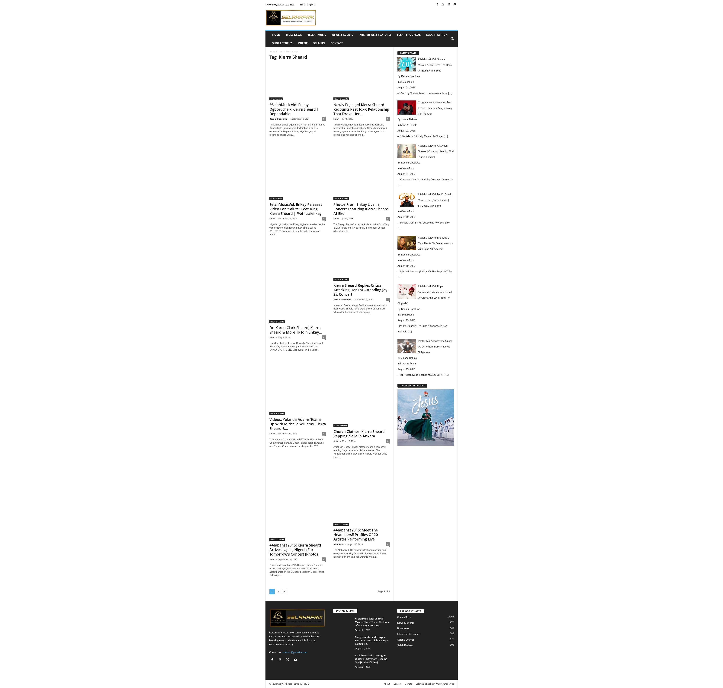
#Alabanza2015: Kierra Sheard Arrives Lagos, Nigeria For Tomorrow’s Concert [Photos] (295, 550)
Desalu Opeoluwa (278, 118)
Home (276, 34)
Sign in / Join (307, 4)
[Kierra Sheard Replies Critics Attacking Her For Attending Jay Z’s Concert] (361, 262)
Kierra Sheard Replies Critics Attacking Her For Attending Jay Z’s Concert (360, 290)
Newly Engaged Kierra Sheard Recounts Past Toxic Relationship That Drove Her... (361, 109)
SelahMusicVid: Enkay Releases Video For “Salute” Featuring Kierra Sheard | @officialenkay (295, 209)
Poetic (303, 43)
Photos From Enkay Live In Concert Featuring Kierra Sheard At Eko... (360, 209)
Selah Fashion (437, 34)
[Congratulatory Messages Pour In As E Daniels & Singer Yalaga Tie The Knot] (342, 642)
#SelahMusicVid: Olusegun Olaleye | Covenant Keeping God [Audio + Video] (371, 659)
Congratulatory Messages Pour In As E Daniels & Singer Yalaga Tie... (371, 640)
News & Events (342, 34)
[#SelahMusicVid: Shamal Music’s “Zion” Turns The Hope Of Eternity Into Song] (342, 624)
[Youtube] (455, 4)
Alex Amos (338, 544)
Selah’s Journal (409, 34)
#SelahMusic (316, 34)
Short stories (282, 43)
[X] (449, 4)
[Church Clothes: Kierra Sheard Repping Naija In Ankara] (361, 393)
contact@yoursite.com (295, 652)
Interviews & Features (375, 34)
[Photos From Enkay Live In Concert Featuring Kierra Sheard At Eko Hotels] (361, 172)
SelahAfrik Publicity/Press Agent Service (435, 683)
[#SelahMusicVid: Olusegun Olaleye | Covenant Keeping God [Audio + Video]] (342, 661)
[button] (452, 39)
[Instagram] (443, 4)
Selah (336, 118)
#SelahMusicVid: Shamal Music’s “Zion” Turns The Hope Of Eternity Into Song (372, 622)
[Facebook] (437, 4)
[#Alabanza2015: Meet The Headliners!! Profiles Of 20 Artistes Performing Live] (361, 496)
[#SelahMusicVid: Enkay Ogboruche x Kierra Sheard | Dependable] (297, 82)
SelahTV (319, 43)
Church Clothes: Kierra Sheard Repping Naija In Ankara (359, 434)
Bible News (294, 34)
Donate (408, 683)
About (387, 683)
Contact (337, 43)
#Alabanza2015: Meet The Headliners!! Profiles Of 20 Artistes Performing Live (355, 535)
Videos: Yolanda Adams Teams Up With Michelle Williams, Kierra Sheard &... (297, 424)
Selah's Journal (405, 639)
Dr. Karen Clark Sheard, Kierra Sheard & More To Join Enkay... (295, 330)
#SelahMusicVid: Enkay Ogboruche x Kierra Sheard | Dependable (294, 109)
